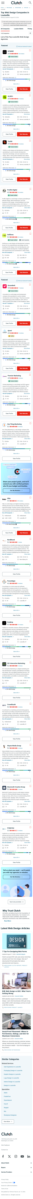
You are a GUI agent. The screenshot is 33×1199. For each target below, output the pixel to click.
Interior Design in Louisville (12, 1082)
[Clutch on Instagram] (16, 1156)
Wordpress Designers (10, 1115)
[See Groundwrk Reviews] (14, 287)
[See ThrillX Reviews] (14, 143)
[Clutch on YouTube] (22, 1156)
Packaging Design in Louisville (13, 1070)
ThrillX (10, 141)
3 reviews (20, 666)
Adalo (5, 1093)
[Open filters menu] (30, 33)
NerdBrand (11, 540)
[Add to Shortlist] (30, 50)
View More (7, 1121)
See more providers (15, 902)
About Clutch (5, 1163)
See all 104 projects (8, 69)
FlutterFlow (7, 1096)
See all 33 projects (7, 252)
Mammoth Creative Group (16, 787)
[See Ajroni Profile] (5, 331)
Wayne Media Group (14, 746)
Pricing (30, 29)
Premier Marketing (14, 376)
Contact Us (4, 1150)
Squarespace (8, 1100)
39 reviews (21, 144)
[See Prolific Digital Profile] (4, 191)
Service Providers (6, 1172)
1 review (20, 542)
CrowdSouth (11, 704)
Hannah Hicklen (19, 996)
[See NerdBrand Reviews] (13, 542)
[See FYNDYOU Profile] (4, 829)
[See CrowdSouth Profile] (4, 705)
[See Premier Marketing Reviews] (14, 378)
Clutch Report (16, 965)
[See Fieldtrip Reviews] (13, 624)
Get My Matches (15, 490)
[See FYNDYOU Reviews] (13, 830)
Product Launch (17, 1007)
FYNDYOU (10, 828)
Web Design (7, 965)
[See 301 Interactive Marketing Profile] (4, 664)
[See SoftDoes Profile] (4, 235)
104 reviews (21, 53)
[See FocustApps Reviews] (13, 583)
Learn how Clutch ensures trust (18, 25)
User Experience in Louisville (12, 1067)
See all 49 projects (8, 114)
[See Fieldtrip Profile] (4, 623)
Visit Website (24, 89)
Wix (5, 1111)
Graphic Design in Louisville (12, 1074)
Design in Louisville (9, 1085)
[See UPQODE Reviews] (14, 53)
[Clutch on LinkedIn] (28, 1156)
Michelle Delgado (20, 954)
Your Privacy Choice (6, 1182)
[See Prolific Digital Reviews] (13, 192)
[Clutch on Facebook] (3, 1156)
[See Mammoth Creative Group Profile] (4, 788)
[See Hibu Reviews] (13, 500)
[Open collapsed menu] (3, 3)
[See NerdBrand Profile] (4, 541)
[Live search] (30, 3)
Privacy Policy (5, 1179)
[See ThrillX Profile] (5, 142)
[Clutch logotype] (16, 2)
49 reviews (21, 98)
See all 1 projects (7, 554)
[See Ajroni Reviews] (14, 333)
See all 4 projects (7, 393)
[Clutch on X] (9, 1156)
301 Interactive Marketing (16, 663)
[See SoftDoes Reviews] (13, 237)
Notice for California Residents (9, 1185)
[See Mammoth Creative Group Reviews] (13, 789)
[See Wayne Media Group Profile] (4, 747)
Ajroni (10, 330)
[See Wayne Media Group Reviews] (13, 748)
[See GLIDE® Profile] (5, 97)
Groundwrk (11, 285)
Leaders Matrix (18, 29)
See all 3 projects (7, 677)
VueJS (6, 1104)
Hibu (8, 498)
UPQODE (11, 51)
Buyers (3, 1167)
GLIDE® (10, 96)
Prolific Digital (12, 190)
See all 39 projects (8, 159)
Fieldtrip (10, 622)
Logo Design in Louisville (11, 1078)
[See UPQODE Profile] (5, 52)
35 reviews (20, 501)
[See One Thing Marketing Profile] (4, 425)
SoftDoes (10, 234)
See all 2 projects (7, 719)
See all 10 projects (8, 348)
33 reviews (20, 237)
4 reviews (20, 378)
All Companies (5, 29)
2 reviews (20, 707)
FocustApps (11, 581)
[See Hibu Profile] (4, 499)
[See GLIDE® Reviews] (14, 98)
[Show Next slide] (29, 81)
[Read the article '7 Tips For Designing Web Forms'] (16, 951)
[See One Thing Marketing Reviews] (13, 426)
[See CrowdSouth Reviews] (13, 706)
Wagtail (6, 1107)
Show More (27, 69)
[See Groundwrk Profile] (5, 286)
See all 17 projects (8, 303)
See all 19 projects (7, 636)
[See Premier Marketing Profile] (5, 377)
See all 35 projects (7, 513)
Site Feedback (5, 1145)
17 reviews (21, 288)
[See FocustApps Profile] (4, 582)
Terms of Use (4, 1188)
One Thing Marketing (14, 424)
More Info (16, 84)
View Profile (9, 89)
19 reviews (20, 624)
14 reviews (20, 192)
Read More (7, 921)
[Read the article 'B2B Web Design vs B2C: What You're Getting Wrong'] (16, 991)
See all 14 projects (7, 207)
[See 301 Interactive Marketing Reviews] (13, 665)
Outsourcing (16, 1050)
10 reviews (21, 333)
